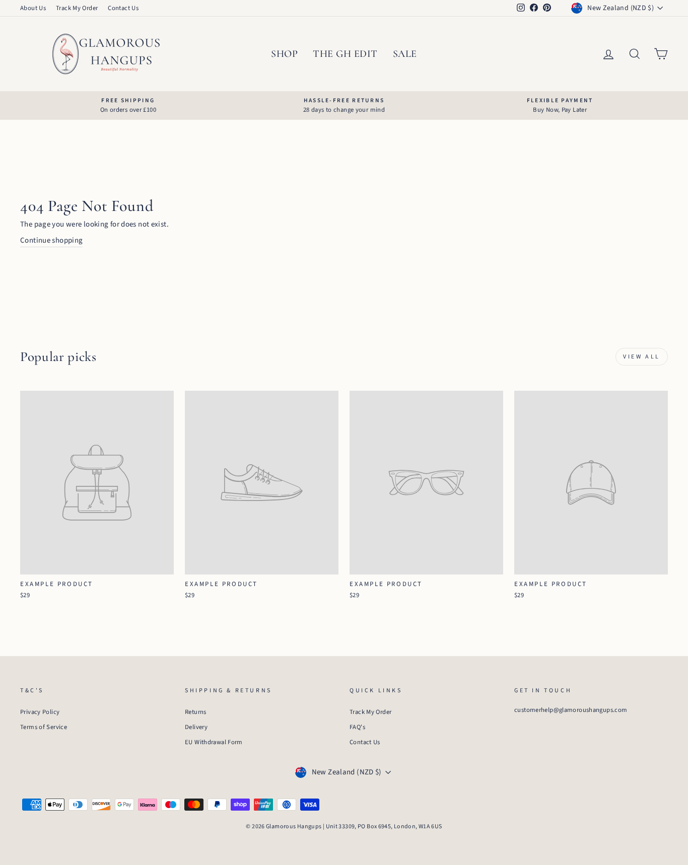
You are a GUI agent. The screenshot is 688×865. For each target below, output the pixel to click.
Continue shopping (51, 240)
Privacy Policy (39, 711)
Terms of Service (43, 727)
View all (641, 356)
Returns (196, 711)
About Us (33, 8)
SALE (405, 54)
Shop (284, 54)
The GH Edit (345, 54)
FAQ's (357, 727)
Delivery (196, 727)
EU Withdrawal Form (214, 742)
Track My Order (77, 8)
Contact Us (123, 8)
